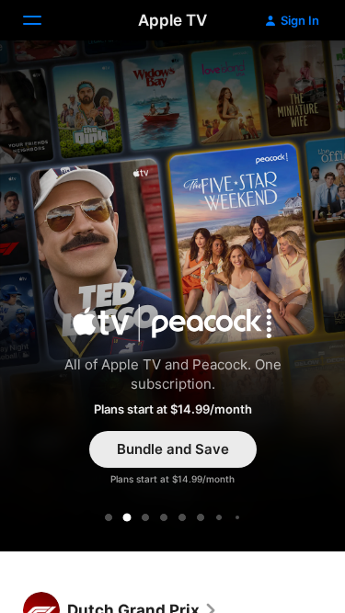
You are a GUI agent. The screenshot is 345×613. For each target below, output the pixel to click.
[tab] (108, 517)
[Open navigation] (43, 20)
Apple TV (172, 20)
